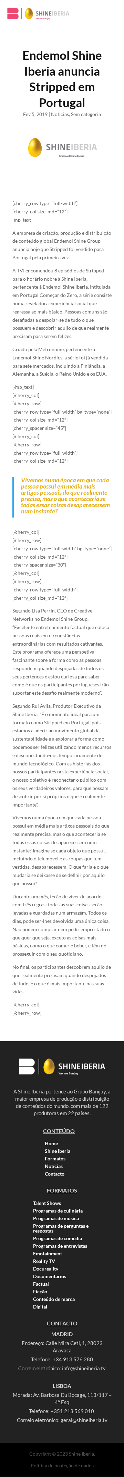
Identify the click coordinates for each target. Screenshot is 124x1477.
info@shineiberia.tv (84, 1368)
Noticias (60, 114)
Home (51, 1143)
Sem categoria (86, 114)
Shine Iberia (57, 1151)
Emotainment (47, 1253)
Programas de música (56, 1218)
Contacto (54, 1173)
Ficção (40, 1291)
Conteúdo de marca (54, 1299)
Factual (41, 1284)
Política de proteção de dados (62, 1465)
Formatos (55, 1158)
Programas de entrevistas (60, 1246)
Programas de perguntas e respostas (61, 1228)
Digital (40, 1306)
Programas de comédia (57, 1238)
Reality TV (44, 1261)
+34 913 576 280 (73, 1359)
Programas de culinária (58, 1210)
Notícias (54, 1166)
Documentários (49, 1276)
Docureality (45, 1268)
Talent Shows (47, 1203)
